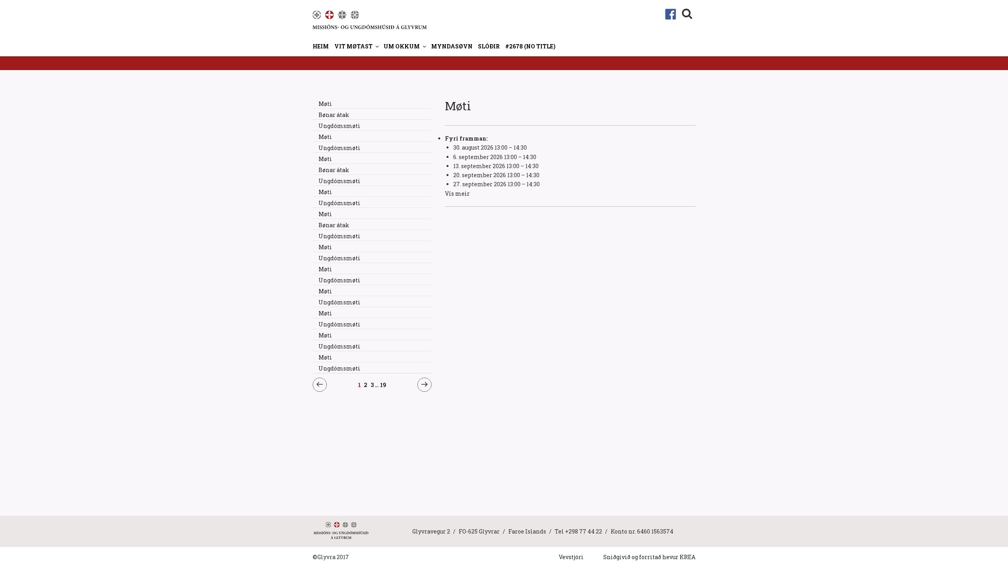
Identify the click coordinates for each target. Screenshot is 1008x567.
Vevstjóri (571, 557)
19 (383, 385)
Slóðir (489, 46)
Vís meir (457, 193)
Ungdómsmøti (339, 126)
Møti (325, 103)
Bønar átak (334, 115)
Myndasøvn (451, 46)
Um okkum (402, 46)
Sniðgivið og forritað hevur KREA (649, 557)
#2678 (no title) (530, 46)
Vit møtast (353, 46)
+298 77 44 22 (583, 531)
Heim (321, 46)
